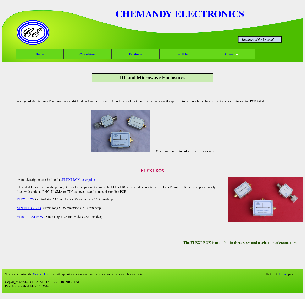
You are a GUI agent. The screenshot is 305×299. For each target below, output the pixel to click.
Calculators (87, 54)
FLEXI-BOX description (78, 179)
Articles (183, 54)
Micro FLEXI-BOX (30, 216)
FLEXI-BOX (25, 199)
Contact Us (40, 274)
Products (135, 54)
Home (39, 54)
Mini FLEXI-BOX (29, 208)
